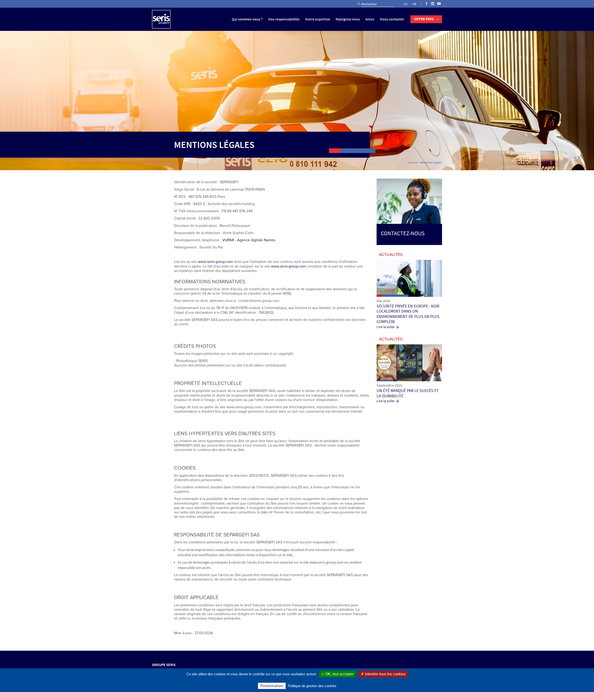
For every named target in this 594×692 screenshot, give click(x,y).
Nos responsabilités (284, 19)
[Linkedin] (432, 4)
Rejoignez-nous (348, 19)
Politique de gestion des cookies (312, 686)
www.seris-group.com (215, 261)
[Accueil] (161, 19)
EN (405, 4)
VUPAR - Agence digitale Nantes (249, 240)
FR (414, 4)
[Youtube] (439, 4)
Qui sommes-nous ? (247, 19)
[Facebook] (426, 4)
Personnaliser (271, 686)
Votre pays (424, 18)
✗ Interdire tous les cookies (383, 674)
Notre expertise (317, 19)
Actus (369, 19)
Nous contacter (392, 19)
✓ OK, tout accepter (337, 674)
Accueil (413, 162)
